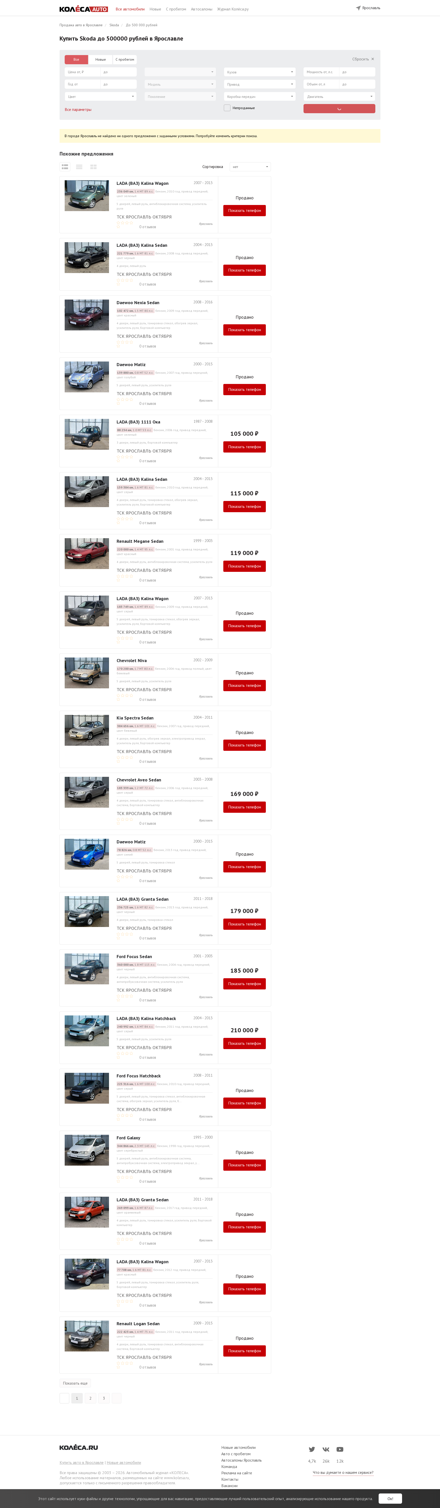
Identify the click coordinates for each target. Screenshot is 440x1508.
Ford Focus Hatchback (139, 1076)
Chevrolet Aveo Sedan (139, 780)
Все (76, 59)
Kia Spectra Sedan (135, 718)
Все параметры (78, 109)
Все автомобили (131, 8)
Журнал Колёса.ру (233, 8)
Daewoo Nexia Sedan (138, 302)
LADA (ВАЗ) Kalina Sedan (142, 245)
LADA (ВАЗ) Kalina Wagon (143, 183)
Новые (155, 8)
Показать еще (75, 1383)
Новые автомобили (124, 1462)
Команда (229, 1466)
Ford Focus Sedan (134, 956)
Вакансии (229, 1485)
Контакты (229, 1479)
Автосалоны (202, 8)
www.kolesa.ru (176, 1477)
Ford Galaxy (128, 1138)
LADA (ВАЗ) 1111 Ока (138, 422)
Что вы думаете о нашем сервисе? (343, 1472)
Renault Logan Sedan (138, 1323)
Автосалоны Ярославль (241, 1460)
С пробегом (176, 8)
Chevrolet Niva (132, 660)
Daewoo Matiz (131, 364)
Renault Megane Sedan (140, 541)
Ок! (390, 1498)
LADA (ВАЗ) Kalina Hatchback (146, 1018)
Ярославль (206, 224)
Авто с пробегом (236, 1453)
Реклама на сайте (236, 1472)
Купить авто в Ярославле (82, 1462)
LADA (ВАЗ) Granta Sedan (143, 899)
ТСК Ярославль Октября (144, 217)
